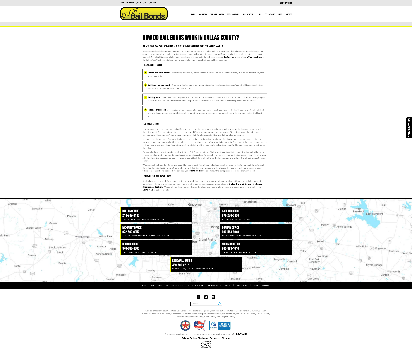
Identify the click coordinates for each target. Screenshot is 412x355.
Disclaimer (203, 338)
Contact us (228, 57)
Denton (248, 184)
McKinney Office (132, 227)
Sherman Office (231, 244)
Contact (289, 14)
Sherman (146, 187)
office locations (254, 57)
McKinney (257, 184)
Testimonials (270, 14)
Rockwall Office (182, 260)
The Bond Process (217, 14)
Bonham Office (230, 227)
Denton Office (130, 244)
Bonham (158, 187)
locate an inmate (197, 171)
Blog (280, 14)
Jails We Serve (248, 14)
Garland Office (231, 211)
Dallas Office (130, 211)
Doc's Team (203, 14)
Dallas (232, 184)
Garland (240, 184)
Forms (259, 14)
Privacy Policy (189, 338)
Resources (215, 338)
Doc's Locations (233, 14)
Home (193, 14)
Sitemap (226, 338)
